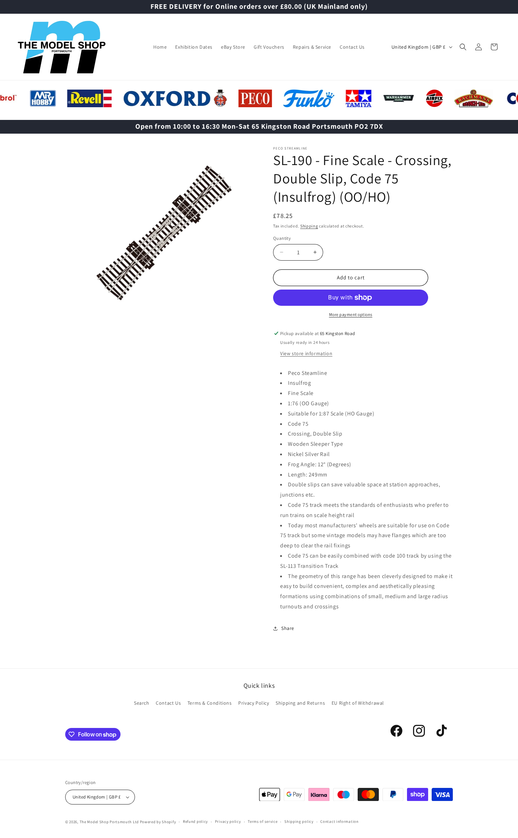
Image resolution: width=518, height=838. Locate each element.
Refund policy (195, 821)
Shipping (309, 226)
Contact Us (168, 702)
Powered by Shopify (158, 821)
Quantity (282, 238)
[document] (162, 237)
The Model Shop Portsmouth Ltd (109, 821)
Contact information (339, 821)
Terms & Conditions (209, 702)
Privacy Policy (253, 702)
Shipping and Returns (300, 702)
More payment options (350, 314)
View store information (306, 353)
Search (141, 702)
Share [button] (287, 628)
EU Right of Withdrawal (358, 702)
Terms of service (262, 821)
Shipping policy (299, 821)
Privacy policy (228, 821)
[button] (463, 47)
